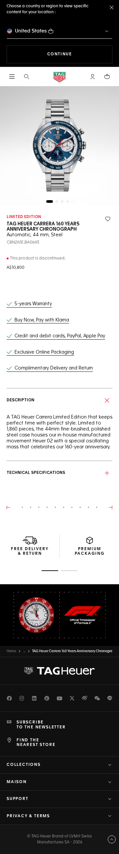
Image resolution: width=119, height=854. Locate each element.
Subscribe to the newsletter (41, 724)
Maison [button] (17, 782)
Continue (79, 54)
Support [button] (17, 799)
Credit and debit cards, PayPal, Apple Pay (60, 336)
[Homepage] (59, 77)
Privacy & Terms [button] (28, 816)
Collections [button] (24, 765)
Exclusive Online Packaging (44, 352)
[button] (92, 76)
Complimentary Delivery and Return (54, 368)
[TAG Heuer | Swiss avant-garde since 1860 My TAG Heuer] (59, 671)
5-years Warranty (33, 304)
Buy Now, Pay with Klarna (42, 320)
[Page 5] (72, 201)
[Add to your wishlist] (107, 219)
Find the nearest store (36, 742)
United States (31, 30)
